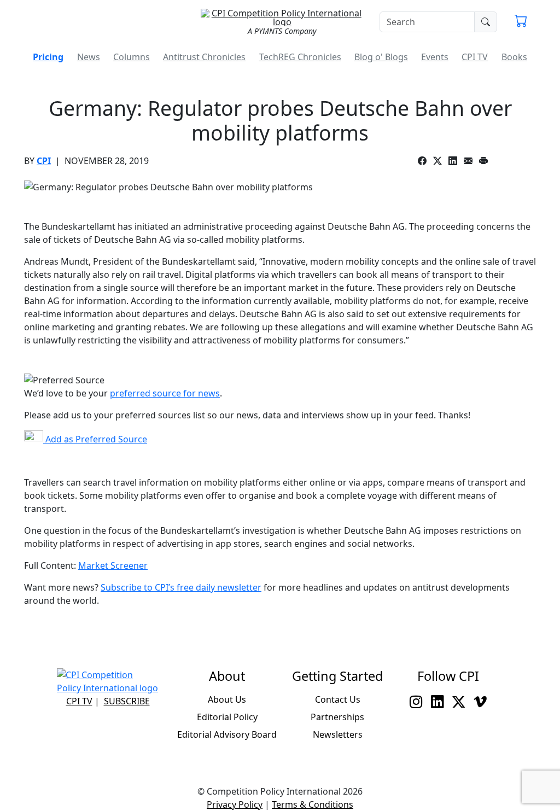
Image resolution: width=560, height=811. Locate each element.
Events (434, 57)
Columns (131, 57)
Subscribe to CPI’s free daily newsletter (181, 587)
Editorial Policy (227, 717)
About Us (227, 699)
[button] (521, 22)
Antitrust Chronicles (204, 57)
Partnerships (337, 717)
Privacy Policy (234, 804)
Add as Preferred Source (95, 439)
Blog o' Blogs (381, 57)
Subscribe (127, 701)
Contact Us (337, 699)
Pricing (48, 57)
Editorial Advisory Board (227, 734)
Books (514, 57)
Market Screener (113, 565)
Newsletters (338, 734)
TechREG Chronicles (300, 57)
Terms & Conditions (312, 804)
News (88, 57)
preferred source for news (165, 393)
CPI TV (475, 57)
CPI (44, 161)
